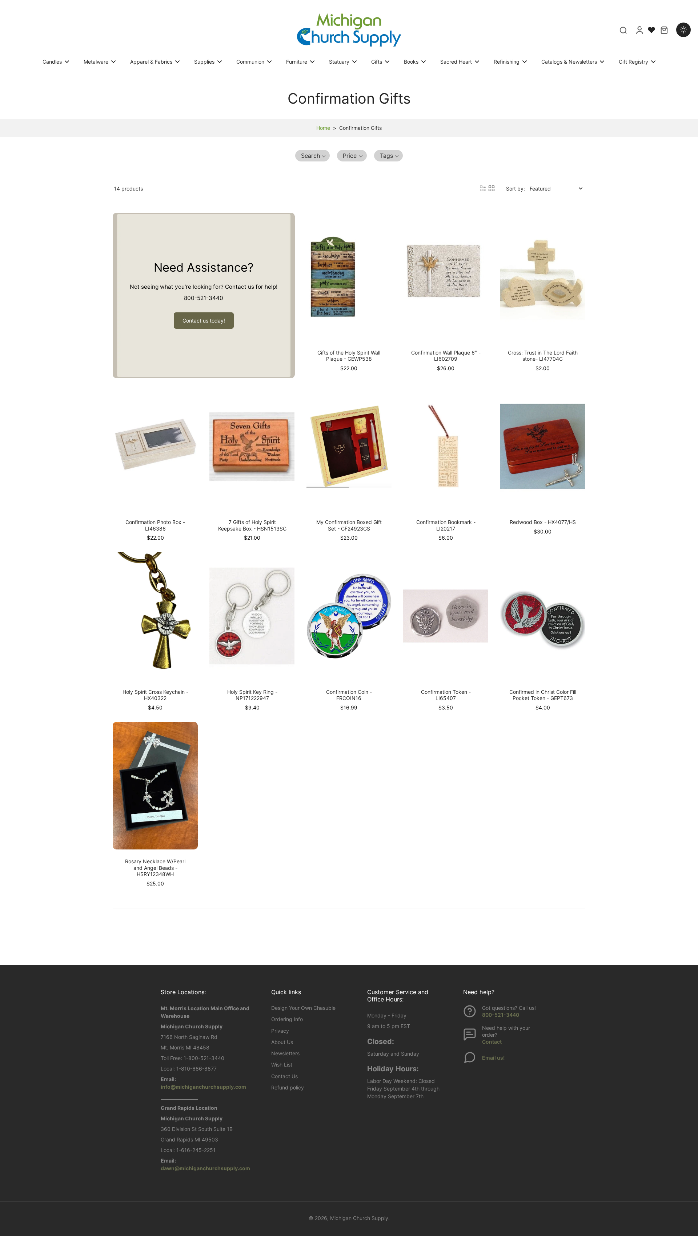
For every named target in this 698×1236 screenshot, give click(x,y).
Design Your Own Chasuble (303, 1008)
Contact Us (284, 1076)
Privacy (280, 1031)
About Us (282, 1042)
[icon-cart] (664, 30)
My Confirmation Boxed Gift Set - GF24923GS (349, 525)
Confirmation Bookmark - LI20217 (446, 525)
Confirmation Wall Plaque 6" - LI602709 (446, 355)
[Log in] (639, 30)
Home (323, 128)
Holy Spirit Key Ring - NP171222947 (252, 695)
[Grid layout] (491, 188)
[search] (623, 30)
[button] (313, 155)
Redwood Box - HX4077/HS (543, 522)
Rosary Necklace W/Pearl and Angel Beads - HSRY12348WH (155, 867)
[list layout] (482, 188)
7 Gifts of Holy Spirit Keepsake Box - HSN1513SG (252, 525)
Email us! (493, 1058)
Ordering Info (287, 1019)
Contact (492, 1042)
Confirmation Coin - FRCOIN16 (349, 695)
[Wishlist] (651, 29)
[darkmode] (683, 30)
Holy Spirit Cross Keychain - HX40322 (155, 695)
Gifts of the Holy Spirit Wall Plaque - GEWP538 (348, 355)
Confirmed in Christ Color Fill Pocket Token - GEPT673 (542, 695)
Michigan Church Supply (359, 1218)
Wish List (281, 1064)
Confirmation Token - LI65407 (446, 695)
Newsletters (285, 1053)
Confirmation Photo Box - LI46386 (155, 525)
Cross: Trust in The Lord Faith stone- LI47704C (543, 355)
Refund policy (287, 1087)
